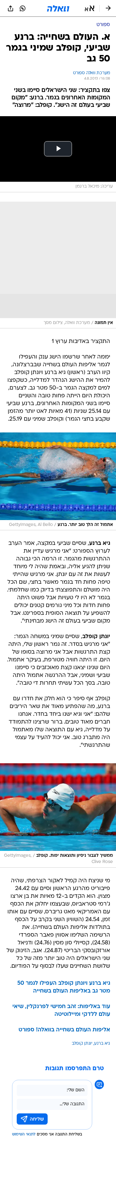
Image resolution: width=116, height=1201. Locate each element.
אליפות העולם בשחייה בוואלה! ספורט (64, 1030)
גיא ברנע (102, 1044)
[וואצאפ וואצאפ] (22, 8)
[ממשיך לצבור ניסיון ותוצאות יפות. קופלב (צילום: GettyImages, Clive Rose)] (58, 815)
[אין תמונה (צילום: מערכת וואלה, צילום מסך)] (58, 265)
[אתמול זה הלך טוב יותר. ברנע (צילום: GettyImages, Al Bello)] (58, 481)
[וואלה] (58, 8)
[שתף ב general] (10, 8)
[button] (89, 8)
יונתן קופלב (82, 1044)
